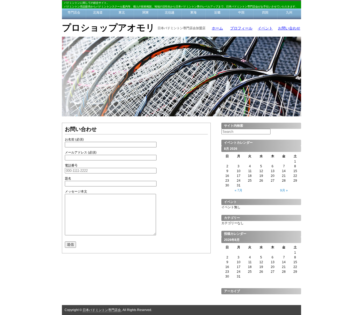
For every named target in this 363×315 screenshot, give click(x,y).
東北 (122, 12)
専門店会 (73, 12)
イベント (265, 28)
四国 (265, 12)
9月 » (284, 190)
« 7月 (238, 190)
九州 (289, 12)
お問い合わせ (289, 28)
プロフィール (241, 28)
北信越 (169, 12)
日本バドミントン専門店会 (102, 310)
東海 (193, 12)
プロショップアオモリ (108, 28)
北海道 (98, 12)
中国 (241, 12)
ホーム (217, 28)
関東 (145, 12)
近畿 (217, 12)
